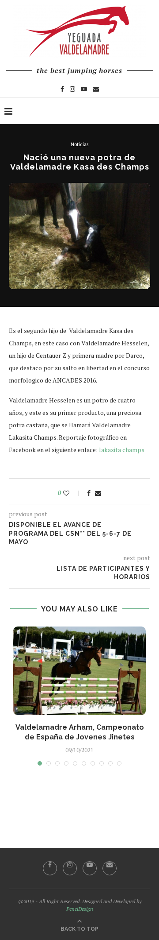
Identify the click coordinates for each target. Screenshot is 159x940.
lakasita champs (121, 449)
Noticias (79, 144)
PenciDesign (79, 908)
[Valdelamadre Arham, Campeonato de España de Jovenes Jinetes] (79, 671)
